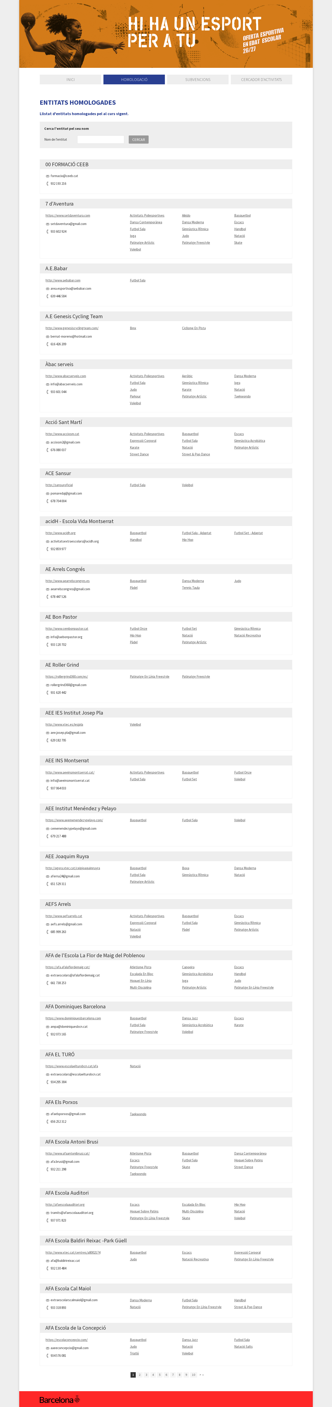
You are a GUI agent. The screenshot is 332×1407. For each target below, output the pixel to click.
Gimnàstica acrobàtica (249, 440)
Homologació (134, 79)
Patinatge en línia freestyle (149, 676)
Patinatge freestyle (196, 242)
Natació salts (243, 1346)
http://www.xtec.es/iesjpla (64, 724)
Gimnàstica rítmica (195, 229)
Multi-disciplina (140, 987)
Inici (70, 79)
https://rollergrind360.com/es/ (67, 676)
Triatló (134, 1353)
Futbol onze (138, 628)
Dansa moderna (193, 222)
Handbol (240, 229)
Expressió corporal (143, 440)
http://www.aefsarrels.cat (64, 916)
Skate (238, 242)
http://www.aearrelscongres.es (68, 581)
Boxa (185, 868)
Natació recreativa (247, 635)
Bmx (133, 328)
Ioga (133, 236)
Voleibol (135, 249)
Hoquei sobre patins (248, 1160)
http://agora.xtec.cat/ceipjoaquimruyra (73, 868)
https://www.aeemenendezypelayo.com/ (74, 820)
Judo (185, 236)
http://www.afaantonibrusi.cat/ (68, 1153)
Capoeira (188, 967)
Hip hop (187, 540)
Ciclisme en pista (194, 328)
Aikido (186, 215)
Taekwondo (242, 396)
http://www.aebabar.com (63, 280)
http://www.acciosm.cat (62, 434)
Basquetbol (242, 215)
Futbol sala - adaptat (196, 533)
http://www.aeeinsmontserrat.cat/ (70, 772)
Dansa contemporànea (146, 222)
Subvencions (197, 79)
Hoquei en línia (141, 980)
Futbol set (189, 628)
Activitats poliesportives (147, 215)
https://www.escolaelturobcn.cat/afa (72, 1066)
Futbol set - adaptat (248, 533)
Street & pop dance (196, 454)
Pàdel (134, 587)
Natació (239, 236)
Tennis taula (191, 587)
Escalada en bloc (141, 974)
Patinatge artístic (142, 242)
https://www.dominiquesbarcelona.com (73, 1018)
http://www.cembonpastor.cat (67, 628)
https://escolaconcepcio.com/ (67, 1340)
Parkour (135, 396)
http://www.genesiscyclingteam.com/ (72, 328)
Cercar (138, 139)
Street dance (139, 454)
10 (193, 1375)
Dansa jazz (190, 1018)
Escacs (239, 222)
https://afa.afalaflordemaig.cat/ (68, 967)
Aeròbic (187, 376)
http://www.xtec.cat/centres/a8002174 (73, 1252)
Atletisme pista (140, 967)
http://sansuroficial (59, 485)
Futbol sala (137, 229)
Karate (187, 389)
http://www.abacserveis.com (66, 376)
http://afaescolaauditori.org (65, 1204)
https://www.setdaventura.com (68, 215)
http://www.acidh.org (61, 533)
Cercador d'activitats (261, 79)
